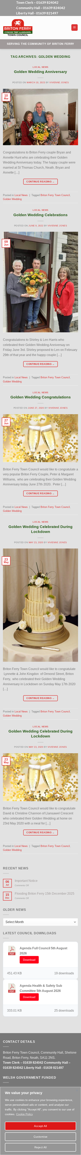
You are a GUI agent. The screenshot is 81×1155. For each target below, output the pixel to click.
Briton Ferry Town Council (55, 195)
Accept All (40, 1126)
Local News (40, 67)
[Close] (77, 1090)
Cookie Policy (24, 1114)
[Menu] (74, 27)
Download (29, 959)
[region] (40, 1121)
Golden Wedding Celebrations (40, 215)
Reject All (40, 1147)
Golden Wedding (12, 199)
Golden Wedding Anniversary (40, 72)
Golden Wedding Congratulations (40, 397)
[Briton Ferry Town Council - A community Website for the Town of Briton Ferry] (32, 27)
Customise (41, 1136)
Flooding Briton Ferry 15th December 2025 (44, 893)
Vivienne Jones (59, 82)
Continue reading (40, 181)
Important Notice (26, 880)
